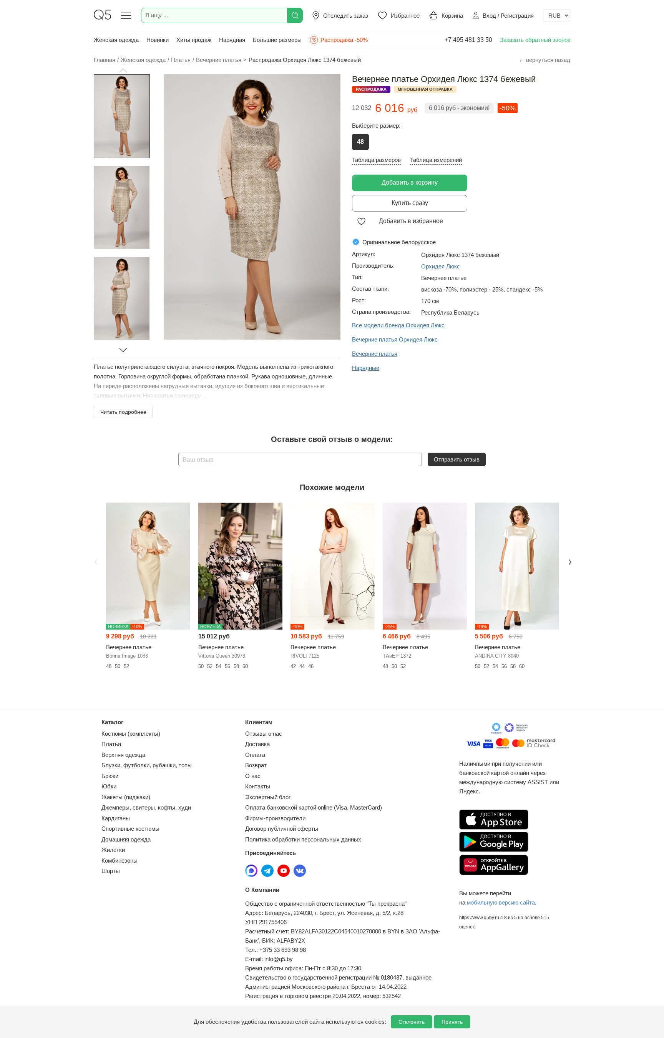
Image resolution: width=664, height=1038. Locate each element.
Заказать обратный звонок (535, 40)
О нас (253, 776)
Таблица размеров (376, 160)
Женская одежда (116, 40)
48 (360, 141)
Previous (95, 561)
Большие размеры (277, 40)
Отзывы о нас (263, 733)
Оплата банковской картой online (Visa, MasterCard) (313, 807)
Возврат (256, 765)
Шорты (110, 871)
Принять (452, 1022)
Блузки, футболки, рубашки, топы (146, 765)
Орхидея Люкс (440, 266)
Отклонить (411, 1022)
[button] (123, 70)
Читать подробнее (123, 412)
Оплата (255, 754)
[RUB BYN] (556, 15)
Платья (111, 744)
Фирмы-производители (275, 818)
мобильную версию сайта (501, 902)
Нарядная (232, 40)
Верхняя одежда (123, 754)
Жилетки (113, 849)
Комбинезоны (119, 860)
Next (569, 561)
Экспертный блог (267, 797)
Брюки (109, 776)
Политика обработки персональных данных (303, 839)
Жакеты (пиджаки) (125, 797)
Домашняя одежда (126, 839)
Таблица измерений (436, 160)
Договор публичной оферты (281, 828)
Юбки (108, 786)
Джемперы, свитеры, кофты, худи (146, 807)
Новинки (157, 40)
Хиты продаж (193, 40)
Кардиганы (115, 818)
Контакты (257, 786)
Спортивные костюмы (130, 828)
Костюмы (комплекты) (130, 733)
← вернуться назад (544, 60)
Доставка (257, 744)
